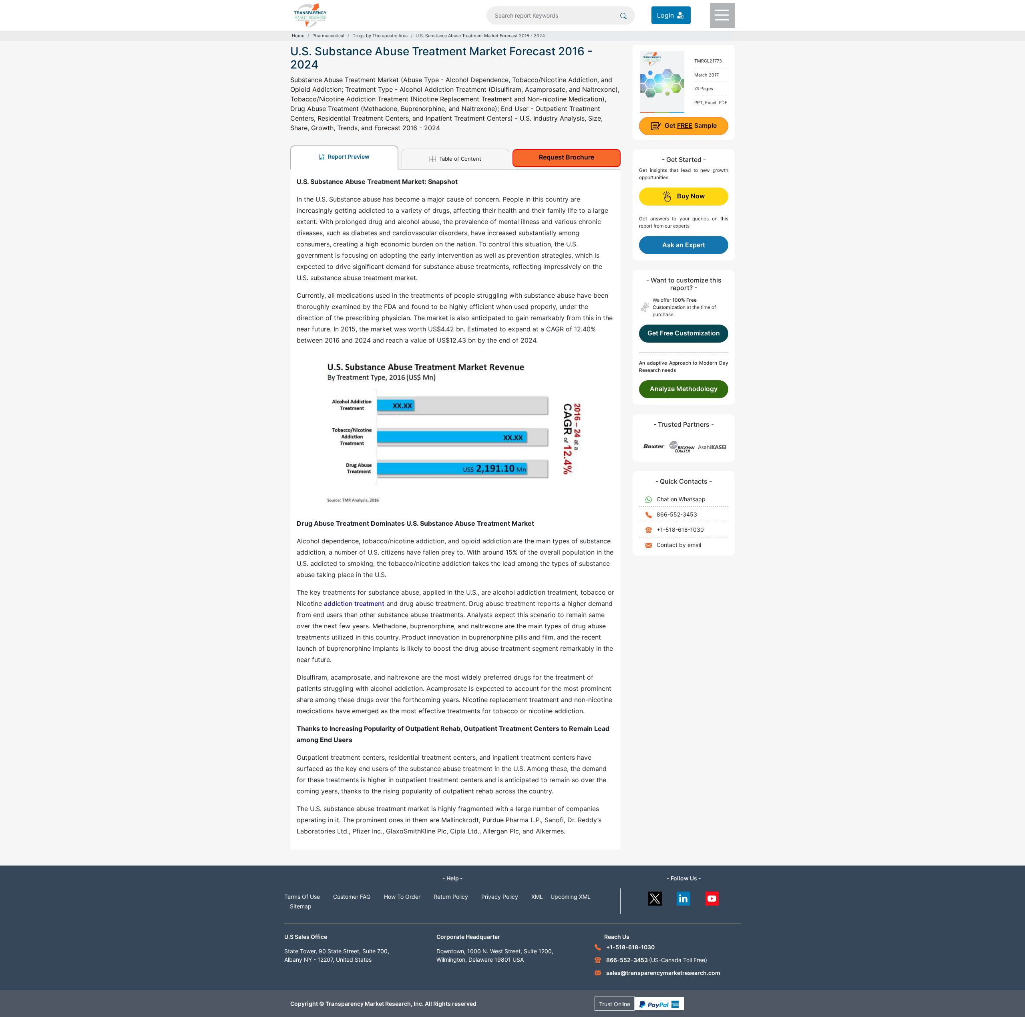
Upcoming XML (571, 896)
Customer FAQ (352, 896)
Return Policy (451, 896)
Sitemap (301, 906)
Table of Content (459, 158)
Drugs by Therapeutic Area (380, 35)
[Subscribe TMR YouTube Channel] (712, 896)
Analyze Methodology (684, 389)
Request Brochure (566, 157)
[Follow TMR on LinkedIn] (683, 896)
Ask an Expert (683, 245)
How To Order (402, 896)
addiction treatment (354, 603)
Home (298, 35)
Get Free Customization (683, 333)
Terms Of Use (302, 896)
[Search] (623, 15)
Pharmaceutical (328, 35)
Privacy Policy (499, 896)
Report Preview (348, 156)
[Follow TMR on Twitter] (654, 896)
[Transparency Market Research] (310, 14)
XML (537, 896)
